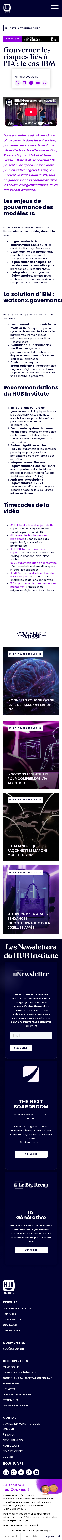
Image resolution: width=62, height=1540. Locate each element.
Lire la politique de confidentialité (20, 1525)
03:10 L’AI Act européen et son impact (29, 550)
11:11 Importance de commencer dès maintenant (33, 585)
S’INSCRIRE (31, 1154)
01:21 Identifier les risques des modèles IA (28, 537)
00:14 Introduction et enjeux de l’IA (32, 525)
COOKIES (8, 1456)
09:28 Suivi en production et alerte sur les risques (32, 574)
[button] (55, 8)
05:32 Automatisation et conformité (33, 563)
